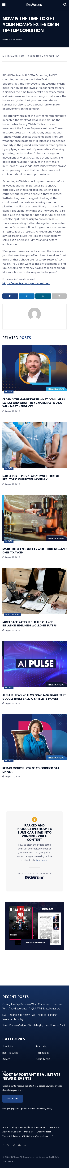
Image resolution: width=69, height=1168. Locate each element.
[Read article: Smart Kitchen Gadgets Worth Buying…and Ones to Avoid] (34, 518)
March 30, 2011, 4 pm (13, 56)
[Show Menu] (3, 5)
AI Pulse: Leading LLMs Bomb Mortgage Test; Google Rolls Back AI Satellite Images (34, 697)
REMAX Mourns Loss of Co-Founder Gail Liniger (31, 770)
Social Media (43, 1059)
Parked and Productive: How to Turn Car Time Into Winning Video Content (34, 833)
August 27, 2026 (12, 411)
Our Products (26, 1127)
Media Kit (28, 1132)
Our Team (40, 1127)
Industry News (12, 614)
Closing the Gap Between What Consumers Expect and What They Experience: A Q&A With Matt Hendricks (33, 403)
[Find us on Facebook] (3, 1145)
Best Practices (10, 1053)
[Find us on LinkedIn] (25, 1145)
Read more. (41, 860)
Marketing (41, 1047)
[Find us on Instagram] (14, 1145)
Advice (6, 1059)
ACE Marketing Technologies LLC (37, 1136)
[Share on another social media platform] (59, 296)
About (5, 1127)
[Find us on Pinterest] (19, 1145)
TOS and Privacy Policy (41, 1108)
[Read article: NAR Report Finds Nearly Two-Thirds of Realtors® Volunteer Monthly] (34, 445)
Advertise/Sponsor (11, 1132)
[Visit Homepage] (34, 5)
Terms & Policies (10, 1136)
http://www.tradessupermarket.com (26, 283)
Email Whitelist (44, 1132)
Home (5, 39)
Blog (14, 1127)
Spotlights (7, 1047)
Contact (53, 1127)
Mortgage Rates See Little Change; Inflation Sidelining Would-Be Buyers (29, 624)
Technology (42, 1053)
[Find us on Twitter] (8, 1145)
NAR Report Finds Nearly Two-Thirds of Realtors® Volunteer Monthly (30, 478)
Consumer (17, 39)
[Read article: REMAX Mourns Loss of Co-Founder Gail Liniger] (34, 737)
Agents (8, 391)
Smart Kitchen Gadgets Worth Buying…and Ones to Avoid (34, 551)
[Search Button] (65, 5)
